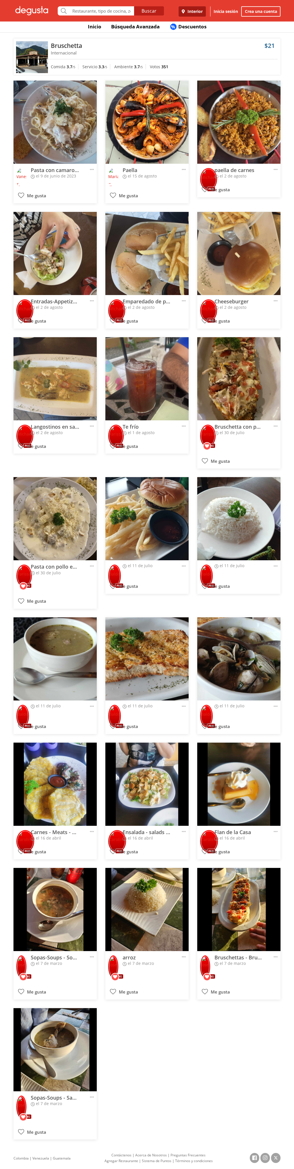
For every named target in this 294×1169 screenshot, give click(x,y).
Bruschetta (66, 46)
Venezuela (40, 1158)
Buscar (149, 11)
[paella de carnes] (239, 122)
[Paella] (147, 122)
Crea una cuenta (261, 11)
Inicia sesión (226, 11)
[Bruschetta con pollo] (239, 378)
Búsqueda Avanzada (135, 26)
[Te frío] (147, 378)
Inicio (94, 26)
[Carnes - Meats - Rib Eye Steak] (55, 784)
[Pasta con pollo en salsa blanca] (55, 518)
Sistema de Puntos (156, 1160)
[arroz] (147, 909)
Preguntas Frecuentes (188, 1155)
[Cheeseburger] (239, 253)
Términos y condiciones (194, 1160)
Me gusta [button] (36, 196)
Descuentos (188, 26)
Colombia (21, 1158)
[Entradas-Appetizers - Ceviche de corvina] (55, 253)
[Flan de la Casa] (239, 784)
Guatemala (62, 1158)
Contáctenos (121, 1155)
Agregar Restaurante (121, 1160)
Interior (194, 11)
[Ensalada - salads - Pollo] (147, 784)
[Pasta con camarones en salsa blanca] (55, 122)
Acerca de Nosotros (151, 1155)
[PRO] (208, 175)
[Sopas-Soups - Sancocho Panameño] (55, 1049)
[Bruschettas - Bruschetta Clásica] (239, 909)
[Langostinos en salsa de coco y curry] (55, 378)
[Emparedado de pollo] (147, 253)
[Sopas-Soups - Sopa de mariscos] (55, 909)
